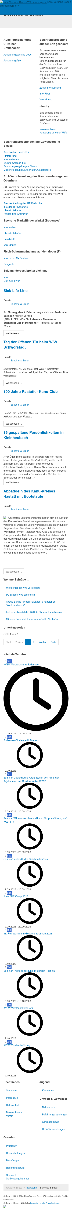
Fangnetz (8, 264)
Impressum (12, 1097)
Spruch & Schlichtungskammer (17, 1176)
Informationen (11, 159)
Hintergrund (10, 155)
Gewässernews (50, 1121)
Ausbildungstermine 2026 (17, 54)
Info (5, 277)
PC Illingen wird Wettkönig (20, 594)
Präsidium (11, 1145)
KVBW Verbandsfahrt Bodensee (21, 664)
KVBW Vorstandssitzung (16, 1045)
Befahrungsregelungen (54, 1114)
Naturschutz (48, 1107)
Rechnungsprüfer (15, 1167)
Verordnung (45, 99)
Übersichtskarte (12, 210)
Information (9, 227)
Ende (53, 642)
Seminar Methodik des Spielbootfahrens (25, 859)
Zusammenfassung (50, 87)
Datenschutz (13, 1105)
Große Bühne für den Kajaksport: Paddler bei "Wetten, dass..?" (31, 603)
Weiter (42, 642)
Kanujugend (48, 1090)
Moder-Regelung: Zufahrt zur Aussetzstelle (27, 169)
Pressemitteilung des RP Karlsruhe (22, 203)
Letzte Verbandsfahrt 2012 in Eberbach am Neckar (34, 612)
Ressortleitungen (15, 1153)
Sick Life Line (15, 290)
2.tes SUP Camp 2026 (15, 896)
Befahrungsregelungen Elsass (20, 166)
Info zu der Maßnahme (16, 258)
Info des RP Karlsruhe (15, 206)
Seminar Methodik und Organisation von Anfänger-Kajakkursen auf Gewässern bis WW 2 (31, 779)
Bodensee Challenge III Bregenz (21, 740)
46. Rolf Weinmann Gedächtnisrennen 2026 (27, 933)
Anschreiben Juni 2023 (16, 152)
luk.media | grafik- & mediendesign (44, 1203)
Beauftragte (12, 1160)
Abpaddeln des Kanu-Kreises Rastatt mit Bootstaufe (29, 493)
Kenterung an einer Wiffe (53, 132)
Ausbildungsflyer (12, 60)
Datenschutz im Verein (14, 1114)
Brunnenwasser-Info (14, 162)
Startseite (11, 1090)
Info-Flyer (44, 93)
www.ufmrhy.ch (47, 129)
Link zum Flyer (11, 280)
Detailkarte (9, 239)
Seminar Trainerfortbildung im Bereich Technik (29, 970)
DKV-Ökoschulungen (53, 1129)
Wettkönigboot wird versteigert (23, 587)
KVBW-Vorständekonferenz (18, 1008)
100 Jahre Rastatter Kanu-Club (30, 391)
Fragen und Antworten (15, 213)
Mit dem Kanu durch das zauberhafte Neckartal (32, 619)
